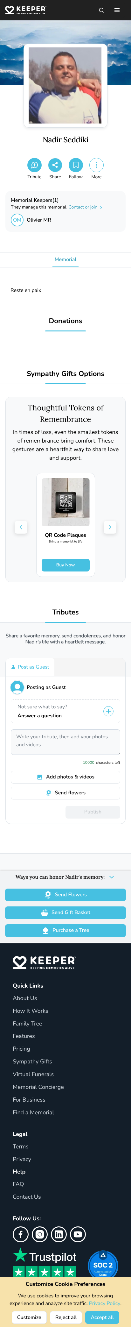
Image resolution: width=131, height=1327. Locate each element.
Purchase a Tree (70, 930)
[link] (65, 525)
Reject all (66, 1317)
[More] (96, 165)
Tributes (65, 612)
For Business (29, 1100)
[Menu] (117, 10)
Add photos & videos (70, 776)
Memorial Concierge (38, 1087)
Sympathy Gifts (32, 1062)
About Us (25, 998)
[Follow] (76, 165)
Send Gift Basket (71, 912)
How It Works (30, 1011)
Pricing (21, 1049)
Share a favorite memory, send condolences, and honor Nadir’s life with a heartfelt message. (66, 639)
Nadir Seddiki (65, 140)
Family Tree (27, 1024)
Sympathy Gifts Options (65, 374)
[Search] (101, 10)
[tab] (30, 667)
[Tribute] (34, 165)
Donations (65, 321)
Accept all (102, 1317)
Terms (21, 1147)
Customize (29, 1317)
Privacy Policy (105, 1303)
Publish (92, 811)
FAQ (18, 1184)
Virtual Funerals (33, 1074)
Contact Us (27, 1197)
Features (24, 1036)
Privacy (22, 1159)
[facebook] (21, 1234)
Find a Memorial (33, 1113)
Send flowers (70, 792)
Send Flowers (71, 894)
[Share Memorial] (55, 165)
